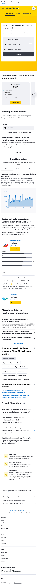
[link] (15, 102)
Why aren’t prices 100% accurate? (13, 503)
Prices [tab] (6, 168)
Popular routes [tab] (21, 371)
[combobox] (20, 128)
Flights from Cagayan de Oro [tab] (11, 362)
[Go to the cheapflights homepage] (12, 8)
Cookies (3, 4)
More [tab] (30, 168)
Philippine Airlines (15, 240)
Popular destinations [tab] (9, 375)
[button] (35, 3)
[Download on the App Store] (16, 570)
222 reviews (13, 300)
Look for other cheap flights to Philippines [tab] (15, 367)
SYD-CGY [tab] (18, 153)
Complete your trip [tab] (8, 371)
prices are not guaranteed (8, 491)
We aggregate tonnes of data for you (14, 500)
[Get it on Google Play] (6, 570)
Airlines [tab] (18, 168)
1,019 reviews (14, 246)
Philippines (22, 510)
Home (11, 510)
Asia (16, 510)
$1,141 (5, 25)
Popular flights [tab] (22, 375)
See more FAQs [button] (18, 343)
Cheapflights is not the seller (11, 497)
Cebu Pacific (13, 294)
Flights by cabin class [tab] (9, 358)
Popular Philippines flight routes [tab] (12, 379)
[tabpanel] (18, 194)
